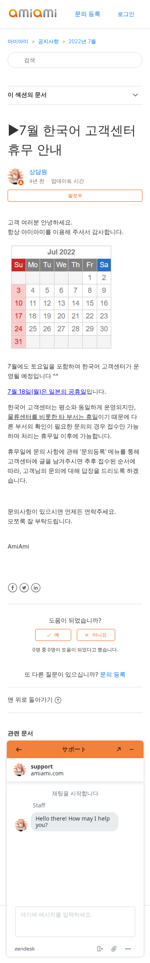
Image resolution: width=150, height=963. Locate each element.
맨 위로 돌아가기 (30, 699)
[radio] (53, 635)
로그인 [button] (126, 13)
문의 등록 (87, 14)
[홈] (33, 18)
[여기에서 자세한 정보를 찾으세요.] (75, 848)
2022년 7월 (82, 41)
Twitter (24, 588)
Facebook (13, 588)
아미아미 (18, 41)
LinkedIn (36, 588)
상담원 (38, 172)
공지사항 (48, 41)
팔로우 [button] (75, 195)
